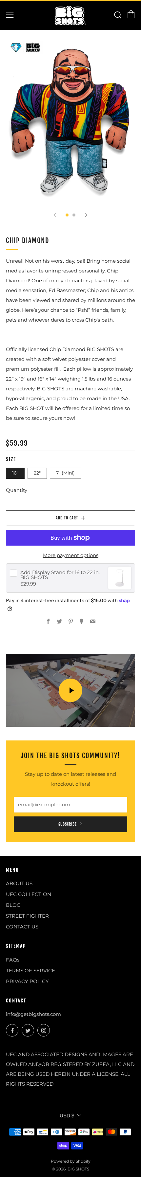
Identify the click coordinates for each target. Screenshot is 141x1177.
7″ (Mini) (65, 473)
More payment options (70, 555)
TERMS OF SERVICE (30, 970)
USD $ (67, 1115)
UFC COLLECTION (28, 894)
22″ (37, 473)
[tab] (67, 215)
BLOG (13, 905)
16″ (15, 473)
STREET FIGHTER (27, 916)
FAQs (12, 960)
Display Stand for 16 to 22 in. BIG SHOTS (60, 575)
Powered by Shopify (71, 1161)
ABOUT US (19, 883)
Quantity (16, 490)
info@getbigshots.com (33, 1014)
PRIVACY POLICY (27, 981)
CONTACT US (22, 927)
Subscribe (67, 824)
